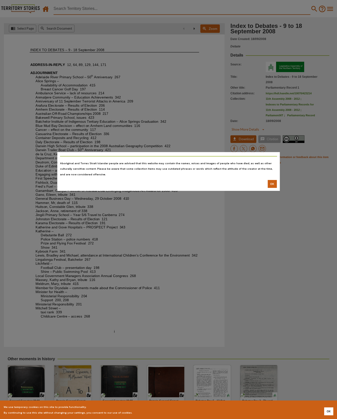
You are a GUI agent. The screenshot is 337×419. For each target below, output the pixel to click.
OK (272, 184)
